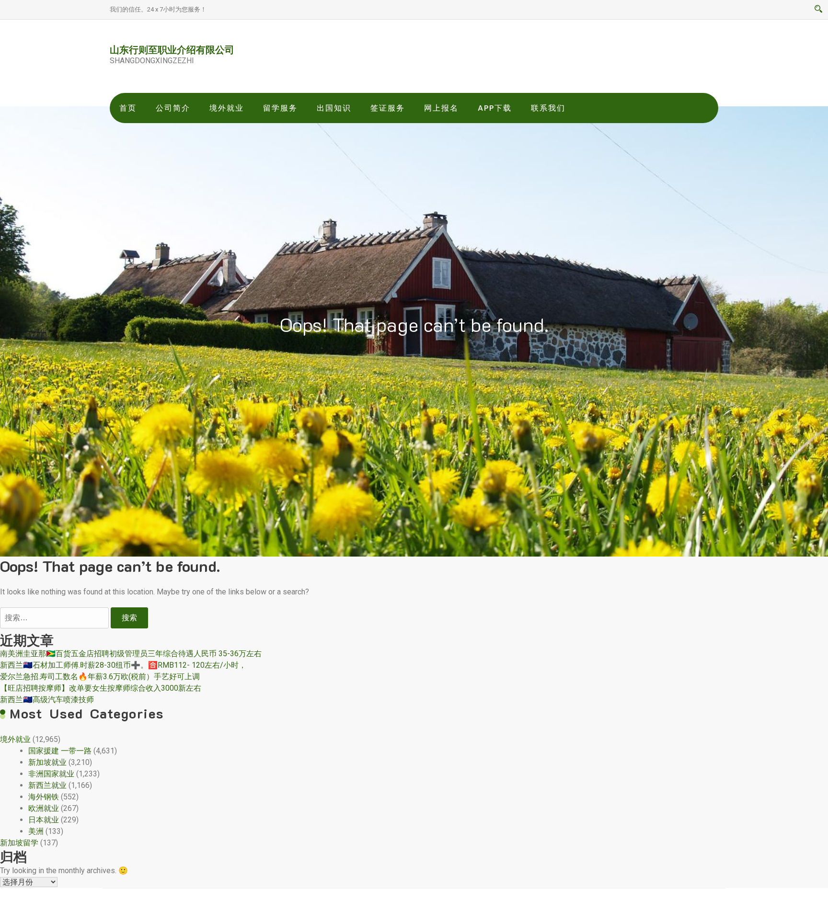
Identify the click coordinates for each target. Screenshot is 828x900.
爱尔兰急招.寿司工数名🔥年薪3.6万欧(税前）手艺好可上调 (100, 676)
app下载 (495, 108)
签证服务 (387, 108)
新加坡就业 (47, 762)
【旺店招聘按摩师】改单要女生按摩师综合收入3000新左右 (100, 688)
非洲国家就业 (51, 773)
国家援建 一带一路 (60, 750)
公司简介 (173, 108)
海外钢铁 (43, 796)
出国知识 (334, 108)
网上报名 (441, 108)
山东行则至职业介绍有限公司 (172, 49)
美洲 (36, 831)
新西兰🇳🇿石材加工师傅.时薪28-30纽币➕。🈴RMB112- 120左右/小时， (123, 665)
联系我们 (548, 108)
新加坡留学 (19, 842)
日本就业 (43, 819)
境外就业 (226, 108)
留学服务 (280, 108)
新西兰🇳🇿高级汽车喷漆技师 (47, 699)
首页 (128, 108)
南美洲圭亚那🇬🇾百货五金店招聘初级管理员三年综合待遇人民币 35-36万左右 (131, 653)
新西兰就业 (47, 785)
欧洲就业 (43, 808)
